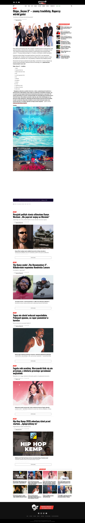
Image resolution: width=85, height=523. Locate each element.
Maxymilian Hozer (19, 20)
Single (29, 5)
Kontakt (38, 516)
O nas (27, 516)
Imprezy (47, 5)
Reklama (34, 516)
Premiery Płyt (52, 5)
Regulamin (42, 516)
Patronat (30, 516)
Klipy (32, 5)
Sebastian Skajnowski (19, 222)
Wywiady (35, 5)
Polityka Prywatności (55, 516)
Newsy (26, 5)
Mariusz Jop (18, 379)
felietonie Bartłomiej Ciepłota (20, 103)
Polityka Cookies (47, 516)
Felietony (39, 5)
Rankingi (43, 5)
